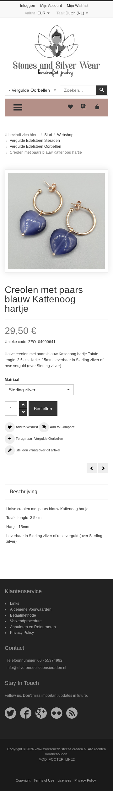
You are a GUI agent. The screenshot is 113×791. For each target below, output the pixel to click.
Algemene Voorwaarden (30, 609)
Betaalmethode (23, 615)
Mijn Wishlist (77, 5)
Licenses (64, 780)
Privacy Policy (22, 632)
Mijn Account (51, 5)
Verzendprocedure (26, 621)
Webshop (65, 135)
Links (14, 603)
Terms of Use (44, 780)
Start (48, 135)
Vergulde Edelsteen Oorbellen (35, 146)
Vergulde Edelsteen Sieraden (35, 140)
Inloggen (27, 5)
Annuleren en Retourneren (33, 627)
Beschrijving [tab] (23, 491)
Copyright (23, 780)
